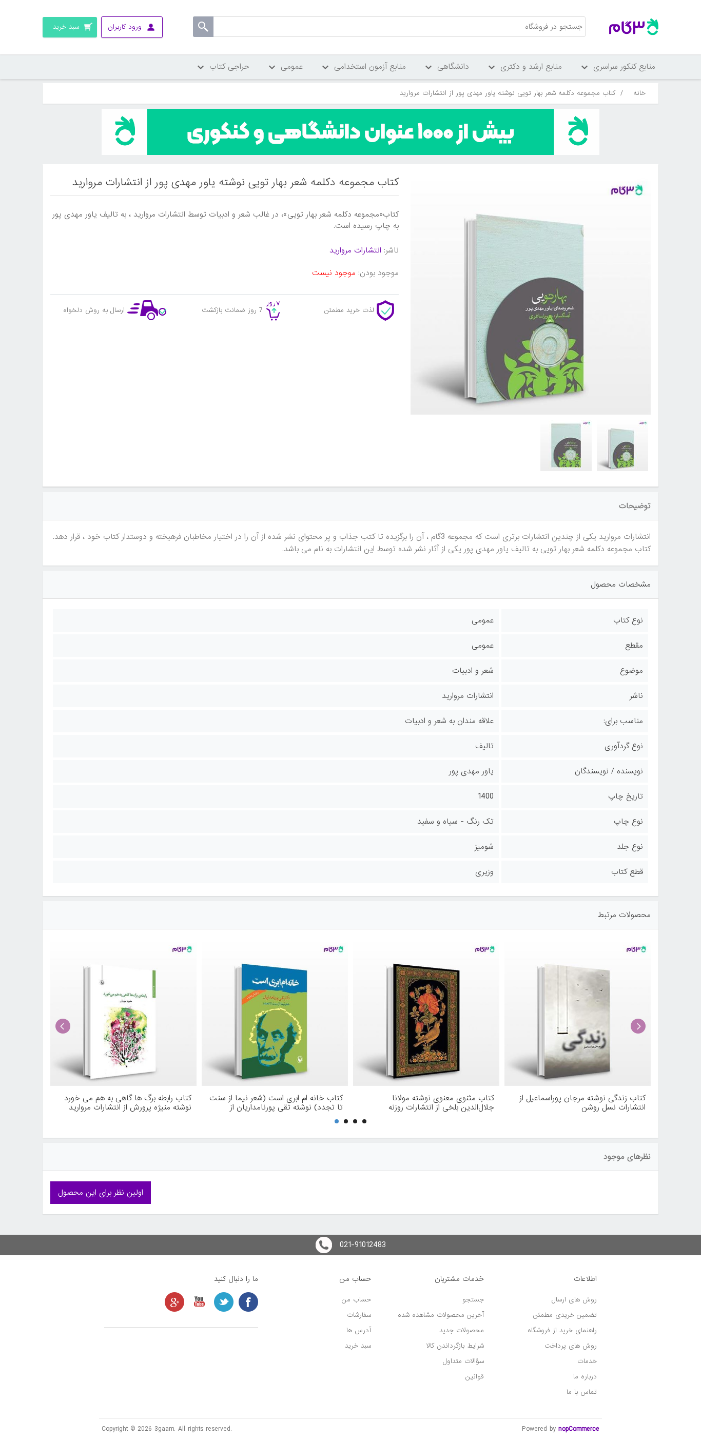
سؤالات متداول (463, 1361)
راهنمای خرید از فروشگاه (562, 1330)
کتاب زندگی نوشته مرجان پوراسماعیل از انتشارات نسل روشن (582, 1103)
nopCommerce (578, 1429)
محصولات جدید (461, 1330)
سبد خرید (358, 1346)
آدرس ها (358, 1330)
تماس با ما (582, 1392)
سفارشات (359, 1315)
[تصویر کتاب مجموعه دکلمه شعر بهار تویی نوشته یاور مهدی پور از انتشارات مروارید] (622, 445)
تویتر (223, 1302)
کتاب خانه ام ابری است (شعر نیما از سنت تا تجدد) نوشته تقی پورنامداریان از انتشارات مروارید (276, 1103)
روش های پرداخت (570, 1346)
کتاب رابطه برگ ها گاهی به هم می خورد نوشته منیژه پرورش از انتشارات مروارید (127, 1103)
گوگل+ (174, 1302)
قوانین (474, 1376)
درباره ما (585, 1376)
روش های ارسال (574, 1300)
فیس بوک (248, 1302)
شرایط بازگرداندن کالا (455, 1346)
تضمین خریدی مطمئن (565, 1315)
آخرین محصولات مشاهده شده (441, 1315)
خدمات (587, 1361)
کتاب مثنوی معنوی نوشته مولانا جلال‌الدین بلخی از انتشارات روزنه (441, 1103)
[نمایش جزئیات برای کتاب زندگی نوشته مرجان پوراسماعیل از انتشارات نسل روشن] (577, 1013)
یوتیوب (199, 1302)
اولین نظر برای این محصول (100, 1192)
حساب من (356, 1300)
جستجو (473, 1300)
